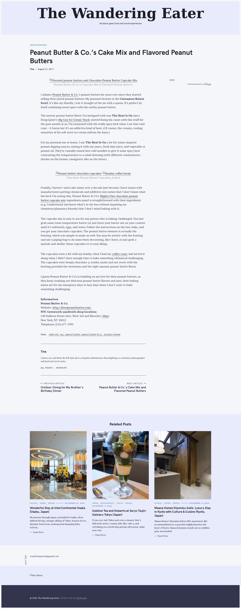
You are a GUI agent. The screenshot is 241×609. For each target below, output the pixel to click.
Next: (88, 3)
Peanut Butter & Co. (65, 94)
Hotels (33, 503)
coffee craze (119, 254)
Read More (38, 532)
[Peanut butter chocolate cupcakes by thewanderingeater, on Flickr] (79, 173)
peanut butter (72, 334)
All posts (47, 368)
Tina (32, 69)
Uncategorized (38, 45)
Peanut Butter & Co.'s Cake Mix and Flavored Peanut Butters (122, 389)
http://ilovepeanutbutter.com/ (72, 307)
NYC (62, 334)
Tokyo (119, 503)
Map (105, 316)
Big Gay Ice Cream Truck (74, 120)
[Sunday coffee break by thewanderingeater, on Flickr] (116, 173)
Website (61, 368)
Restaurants (107, 503)
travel (51, 503)
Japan (43, 503)
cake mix (53, 334)
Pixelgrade (81, 597)
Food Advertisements (194, 84)
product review (112, 334)
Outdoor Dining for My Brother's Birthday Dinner (62, 389)
